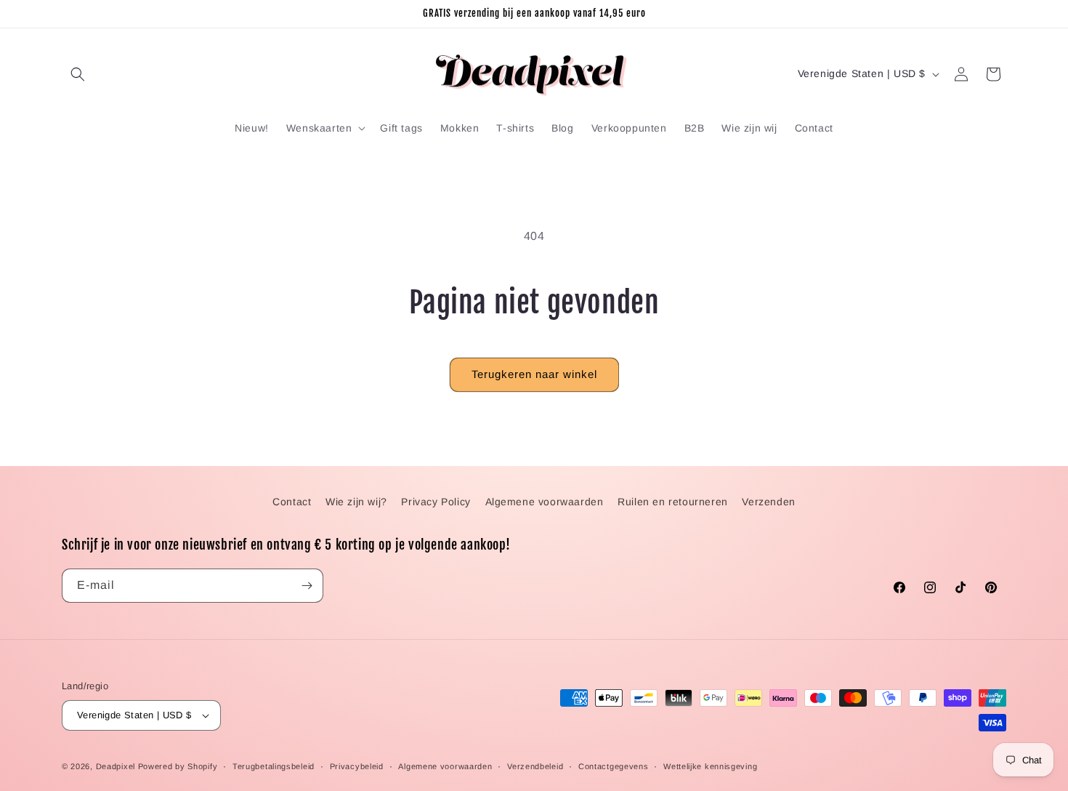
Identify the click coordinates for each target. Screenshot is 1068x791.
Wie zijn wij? (356, 501)
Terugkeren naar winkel (534, 374)
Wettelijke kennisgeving (710, 766)
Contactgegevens (613, 766)
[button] (78, 74)
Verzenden (768, 501)
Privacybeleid (357, 766)
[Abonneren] (307, 586)
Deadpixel (115, 766)
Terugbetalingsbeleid (273, 766)
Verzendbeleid (535, 766)
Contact (291, 501)
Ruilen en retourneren (673, 501)
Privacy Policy (435, 501)
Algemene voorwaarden (544, 501)
